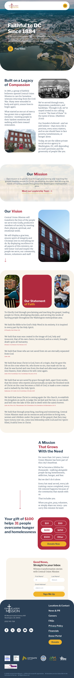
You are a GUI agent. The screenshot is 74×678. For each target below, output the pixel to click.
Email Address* (40, 584)
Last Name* (56, 576)
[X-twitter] (13, 630)
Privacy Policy (56, 626)
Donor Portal (55, 636)
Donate (55, 642)
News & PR (54, 610)
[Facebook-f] (6, 630)
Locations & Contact (59, 605)
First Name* (39, 576)
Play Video (20, 48)
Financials (54, 631)
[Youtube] (25, 630)
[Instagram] (19, 630)
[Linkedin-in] (31, 630)
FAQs (51, 620)
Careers (53, 615)
